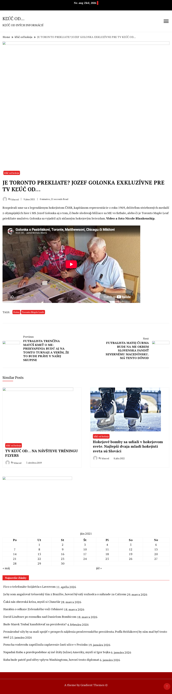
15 (39, 554)
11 (107, 549)
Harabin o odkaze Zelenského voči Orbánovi (33, 609)
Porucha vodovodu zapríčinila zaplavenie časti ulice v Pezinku (45, 644)
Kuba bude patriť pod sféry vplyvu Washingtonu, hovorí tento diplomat (51, 660)
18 (107, 554)
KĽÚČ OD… (14, 18)
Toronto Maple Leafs (33, 312)
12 (130, 549)
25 (107, 559)
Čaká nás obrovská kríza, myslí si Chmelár (31, 602)
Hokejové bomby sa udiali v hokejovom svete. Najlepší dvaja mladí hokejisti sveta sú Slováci (128, 446)
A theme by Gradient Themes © (86, 685)
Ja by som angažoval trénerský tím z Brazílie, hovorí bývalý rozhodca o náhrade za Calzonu (64, 594)
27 (156, 559)
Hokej (16, 312)
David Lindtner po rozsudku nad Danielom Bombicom (39, 617)
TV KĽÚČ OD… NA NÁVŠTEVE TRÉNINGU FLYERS (41, 453)
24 (85, 559)
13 (156, 549)
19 (130, 554)
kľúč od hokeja (11, 172)
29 (39, 563)
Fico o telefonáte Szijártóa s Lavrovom (29, 587)
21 (14, 559)
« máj (6, 568)
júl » (99, 568)
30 (62, 563)
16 (62, 554)
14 (14, 554)
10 (85, 549)
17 (85, 554)
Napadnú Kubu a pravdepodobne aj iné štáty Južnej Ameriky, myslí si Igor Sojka (56, 652)
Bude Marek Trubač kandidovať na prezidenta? (35, 624)
